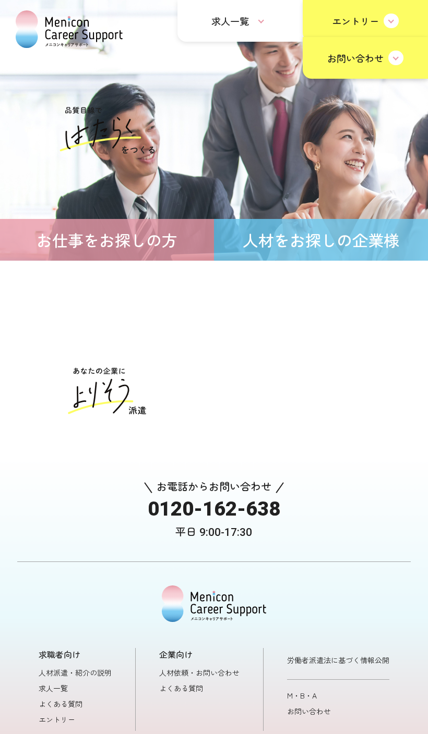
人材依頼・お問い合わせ (199, 672)
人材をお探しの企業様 (321, 239)
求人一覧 (230, 21)
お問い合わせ (355, 58)
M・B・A (302, 695)
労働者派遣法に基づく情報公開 (338, 660)
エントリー (355, 21)
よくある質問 (60, 704)
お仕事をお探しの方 (107, 239)
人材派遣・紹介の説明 (75, 672)
